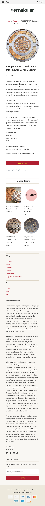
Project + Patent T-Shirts (14, 277)
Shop (8, 291)
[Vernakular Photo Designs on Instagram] (14, 453)
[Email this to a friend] (25, 170)
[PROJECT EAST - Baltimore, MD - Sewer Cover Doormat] (22, 45)
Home (8, 288)
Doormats (9, 261)
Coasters (9, 267)
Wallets (8, 270)
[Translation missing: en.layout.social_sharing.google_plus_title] (21, 170)
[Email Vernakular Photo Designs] (17, 453)
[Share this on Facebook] (15, 170)
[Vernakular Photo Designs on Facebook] (10, 453)
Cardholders (10, 274)
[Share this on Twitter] (12, 170)
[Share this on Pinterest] (18, 170)
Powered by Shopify (26, 492)
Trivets (8, 264)
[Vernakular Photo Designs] (22, 10)
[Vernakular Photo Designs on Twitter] (7, 453)
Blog (7, 294)
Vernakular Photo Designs (18, 490)
